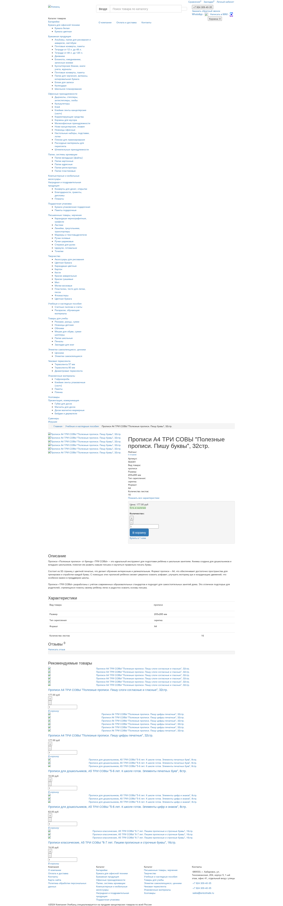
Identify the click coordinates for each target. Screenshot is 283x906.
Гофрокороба (62, 379)
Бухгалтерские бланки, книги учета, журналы (70, 67)
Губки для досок (63, 403)
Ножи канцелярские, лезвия (70, 126)
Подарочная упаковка (60, 203)
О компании (105, 22)
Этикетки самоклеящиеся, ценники (67, 349)
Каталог (57, 18)
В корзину (139, 532)
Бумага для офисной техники (64, 24)
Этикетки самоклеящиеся (68, 356)
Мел (57, 282)
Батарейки (53, 21)
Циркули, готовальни (66, 247)
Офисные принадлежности (62, 93)
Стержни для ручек (65, 244)
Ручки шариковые (64, 241)
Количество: (137, 513)
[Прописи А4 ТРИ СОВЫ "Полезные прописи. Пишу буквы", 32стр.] (85, 434)
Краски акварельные (66, 275)
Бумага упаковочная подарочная (72, 206)
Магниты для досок (65, 406)
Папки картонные (64, 160)
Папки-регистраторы (66, 167)
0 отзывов (132, 454)
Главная (58, 426)
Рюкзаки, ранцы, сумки (67, 321)
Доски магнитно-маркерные (70, 410)
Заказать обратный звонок (206, 10)
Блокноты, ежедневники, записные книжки (68, 61)
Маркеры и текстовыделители (71, 234)
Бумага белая (62, 28)
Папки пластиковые (65, 170)
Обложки (59, 328)
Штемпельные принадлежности (72, 149)
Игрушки (52, 421)
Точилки (59, 251)
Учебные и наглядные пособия (65, 303)
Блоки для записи (64, 82)
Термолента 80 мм (65, 367)
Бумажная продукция (59, 36)
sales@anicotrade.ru (203, 893)
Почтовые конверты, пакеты (70, 46)
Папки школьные (64, 338)
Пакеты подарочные (65, 210)
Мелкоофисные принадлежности (72, 123)
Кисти (58, 272)
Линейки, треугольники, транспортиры (67, 229)
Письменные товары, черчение (65, 215)
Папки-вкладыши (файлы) (69, 157)
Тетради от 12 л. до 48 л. (68, 49)
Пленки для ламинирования (70, 139)
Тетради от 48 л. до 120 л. (69, 52)
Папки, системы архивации (62, 154)
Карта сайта (54, 879)
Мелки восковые (63, 285)
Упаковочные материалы (61, 375)
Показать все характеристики (143, 497)
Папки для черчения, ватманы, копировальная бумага (71, 77)
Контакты (146, 22)
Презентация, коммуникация (63, 400)
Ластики (59, 224)
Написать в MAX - (220, 14)
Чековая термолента (59, 360)
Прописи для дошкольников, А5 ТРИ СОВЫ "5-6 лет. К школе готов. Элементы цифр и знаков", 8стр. (117, 806)
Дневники (60, 56)
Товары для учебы (58, 318)
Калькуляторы (62, 103)
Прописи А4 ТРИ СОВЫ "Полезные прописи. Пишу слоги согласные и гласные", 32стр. (108, 689)
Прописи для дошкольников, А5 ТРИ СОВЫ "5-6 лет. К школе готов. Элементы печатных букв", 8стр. (117, 771)
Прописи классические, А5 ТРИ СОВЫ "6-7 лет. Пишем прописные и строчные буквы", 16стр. (112, 842)
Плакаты (59, 198)
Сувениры (53, 418)
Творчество (54, 256)
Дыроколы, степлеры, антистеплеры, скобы (66, 98)
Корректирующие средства (69, 116)
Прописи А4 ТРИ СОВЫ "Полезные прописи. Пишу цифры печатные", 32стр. (100, 735)
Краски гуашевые (64, 279)
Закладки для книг (64, 344)
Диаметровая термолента (69, 370)
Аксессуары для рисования (69, 259)
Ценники (59, 352)
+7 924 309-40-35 (202, 883)
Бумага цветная (63, 31)
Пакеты (59, 388)
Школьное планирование (68, 88)
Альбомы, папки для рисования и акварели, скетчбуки (73, 41)
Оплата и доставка (126, 22)
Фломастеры (61, 295)
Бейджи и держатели (66, 413)
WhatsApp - (198, 14)
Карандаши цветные (66, 265)
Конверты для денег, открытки (71, 188)
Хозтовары (54, 397)
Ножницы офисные (65, 129)
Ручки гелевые (62, 238)
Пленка (59, 392)
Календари (60, 85)
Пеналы (59, 341)
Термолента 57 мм (65, 364)
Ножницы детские (64, 324)
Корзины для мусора (66, 119)
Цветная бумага (63, 262)
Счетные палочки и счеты (68, 306)
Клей (57, 106)
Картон (58, 269)
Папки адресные (64, 164)
